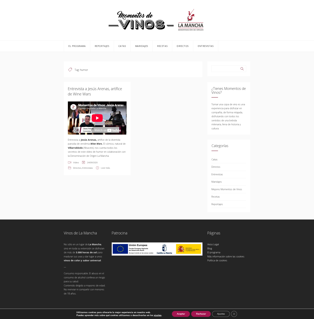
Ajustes (221, 313)
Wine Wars (96, 143)
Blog (209, 248)
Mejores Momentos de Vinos (226, 189)
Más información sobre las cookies (225, 256)
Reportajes (102, 46)
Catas (122, 46)
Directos (183, 46)
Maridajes (141, 46)
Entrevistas (206, 46)
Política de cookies (217, 260)
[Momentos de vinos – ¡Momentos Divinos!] (157, 20)
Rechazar (201, 313)
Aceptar (181, 313)
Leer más (105, 167)
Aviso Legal (213, 244)
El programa (77, 46)
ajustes (157, 315)
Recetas (162, 46)
